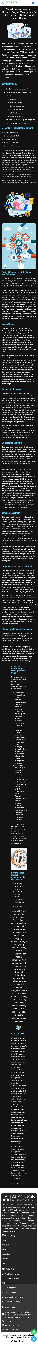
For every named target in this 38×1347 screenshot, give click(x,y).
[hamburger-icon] (33, 3)
